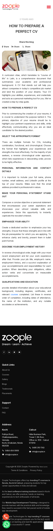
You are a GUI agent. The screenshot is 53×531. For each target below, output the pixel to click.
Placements (7, 393)
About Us (6, 370)
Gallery (5, 379)
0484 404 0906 (12, 450)
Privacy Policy (36, 470)
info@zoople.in (11, 454)
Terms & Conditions (19, 470)
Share (6, 47)
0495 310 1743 (38, 447)
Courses (5, 375)
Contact (5, 408)
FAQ (4, 412)
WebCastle (43, 467)
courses (14, 294)
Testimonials (7, 389)
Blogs (4, 384)
